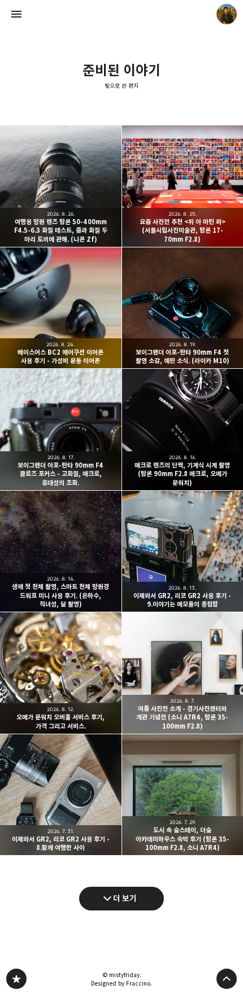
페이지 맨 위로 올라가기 (226, 978)
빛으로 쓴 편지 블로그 (16, 978)
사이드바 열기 (16, 14)
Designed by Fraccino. (121, 983)
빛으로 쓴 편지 (121, 86)
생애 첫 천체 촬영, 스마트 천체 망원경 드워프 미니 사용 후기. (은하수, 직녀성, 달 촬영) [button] (61, 551)
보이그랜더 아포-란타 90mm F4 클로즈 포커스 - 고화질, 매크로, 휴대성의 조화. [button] (61, 429)
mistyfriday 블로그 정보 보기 (226, 14)
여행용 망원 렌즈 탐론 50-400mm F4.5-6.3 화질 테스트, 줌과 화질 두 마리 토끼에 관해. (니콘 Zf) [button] (61, 186)
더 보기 (125, 898)
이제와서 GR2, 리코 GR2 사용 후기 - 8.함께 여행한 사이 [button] (61, 795)
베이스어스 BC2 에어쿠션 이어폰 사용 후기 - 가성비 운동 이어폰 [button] (61, 308)
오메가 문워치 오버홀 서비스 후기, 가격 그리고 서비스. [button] (61, 673)
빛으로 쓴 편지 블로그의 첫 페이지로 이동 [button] (121, 14)
